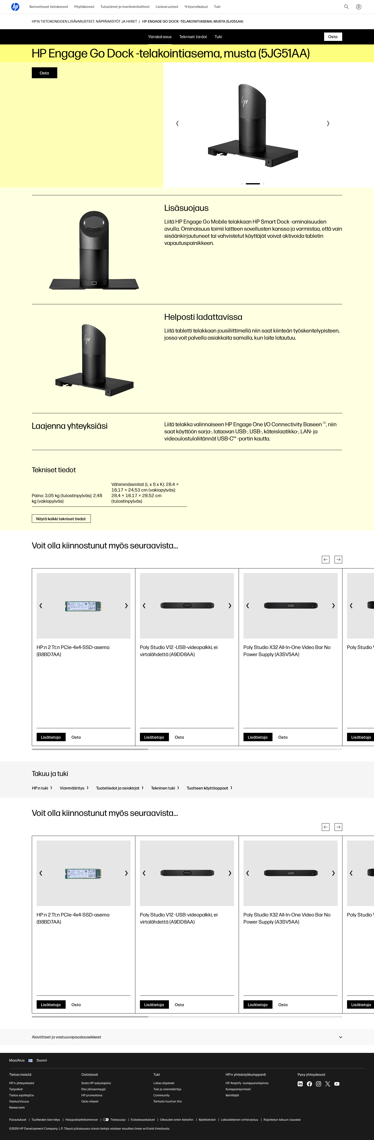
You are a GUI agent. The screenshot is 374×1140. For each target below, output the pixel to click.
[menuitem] (49, 7)
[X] (327, 1083)
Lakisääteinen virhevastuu (239, 1119)
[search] (346, 7)
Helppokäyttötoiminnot (81, 1119)
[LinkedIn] (300, 1083)
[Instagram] (318, 1083)
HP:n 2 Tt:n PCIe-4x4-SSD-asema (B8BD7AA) (73, 650)
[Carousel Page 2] (246, 184)
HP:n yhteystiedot (21, 1083)
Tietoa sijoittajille (21, 1095)
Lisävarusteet (167, 7)
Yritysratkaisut (196, 7)
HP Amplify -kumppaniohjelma (247, 1083)
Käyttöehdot (207, 1119)
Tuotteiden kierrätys (46, 1119)
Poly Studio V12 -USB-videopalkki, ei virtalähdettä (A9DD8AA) (179, 650)
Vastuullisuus (19, 1101)
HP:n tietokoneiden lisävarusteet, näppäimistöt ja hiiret (84, 22)
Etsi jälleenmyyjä (93, 1089)
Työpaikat (16, 1089)
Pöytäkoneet (84, 7)
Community (161, 1095)
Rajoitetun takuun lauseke (282, 1119)
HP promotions (92, 1095)
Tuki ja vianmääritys (167, 1089)
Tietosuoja (117, 1119)
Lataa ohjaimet (163, 1083)
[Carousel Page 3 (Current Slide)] (257, 184)
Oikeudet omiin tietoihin (176, 1119)
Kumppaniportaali (238, 1089)
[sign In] (359, 7)
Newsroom (17, 1107)
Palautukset (17, 1119)
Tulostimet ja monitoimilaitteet (125, 7)
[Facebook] (309, 1083)
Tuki (217, 7)
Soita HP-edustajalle (96, 1083)
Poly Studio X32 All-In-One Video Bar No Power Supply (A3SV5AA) (286, 650)
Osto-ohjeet (89, 1101)
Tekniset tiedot (193, 36)
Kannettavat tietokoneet (49, 7)
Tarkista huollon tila (167, 1101)
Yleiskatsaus (160, 36)
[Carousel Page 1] (242, 184)
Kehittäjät (232, 1095)
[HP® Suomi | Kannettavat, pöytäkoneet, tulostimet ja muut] (15, 7)
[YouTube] (336, 1083)
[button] (177, 123)
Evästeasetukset (143, 1119)
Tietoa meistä (20, 1074)
